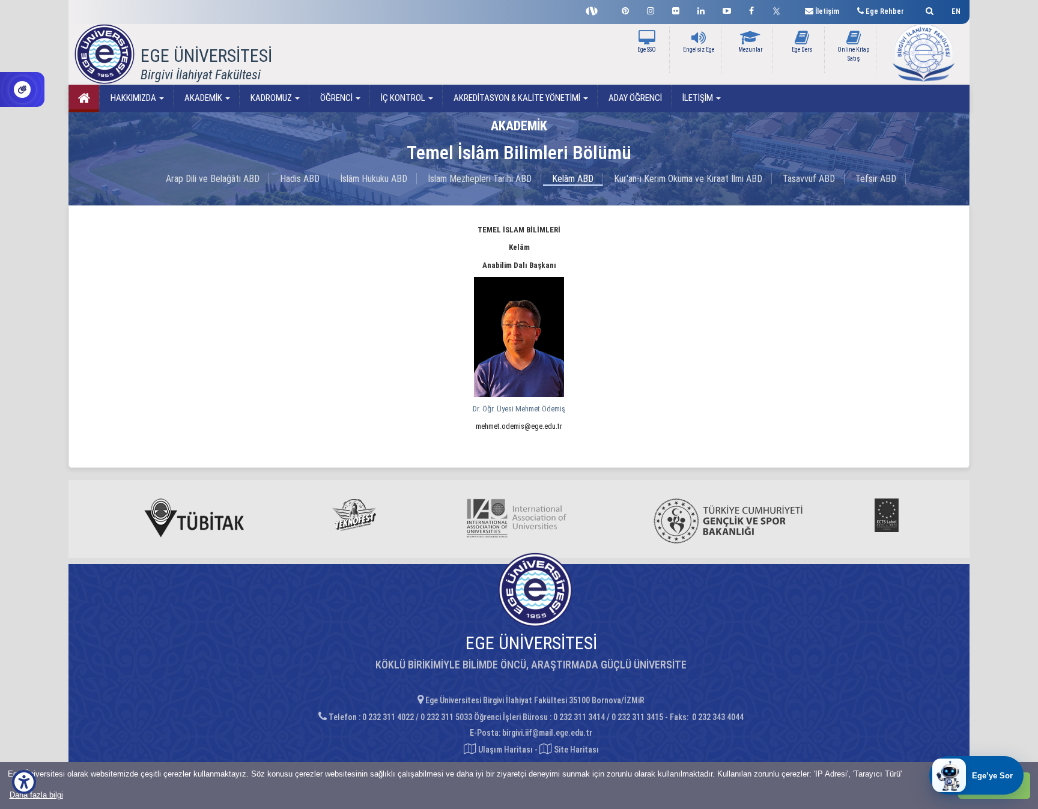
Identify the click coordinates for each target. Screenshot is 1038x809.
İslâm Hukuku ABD (373, 178)
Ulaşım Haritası (504, 749)
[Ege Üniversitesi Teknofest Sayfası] (595, 9)
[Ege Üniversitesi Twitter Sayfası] (779, 9)
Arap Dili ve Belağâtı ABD (213, 178)
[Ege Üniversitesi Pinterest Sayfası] (625, 9)
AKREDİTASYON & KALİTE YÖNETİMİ (517, 97)
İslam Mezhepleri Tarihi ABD (480, 178)
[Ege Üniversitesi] (927, 9)
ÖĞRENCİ (336, 97)
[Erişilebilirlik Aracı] (24, 782)
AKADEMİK (203, 97)
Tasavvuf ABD (809, 178)
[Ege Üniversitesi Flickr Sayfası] (675, 9)
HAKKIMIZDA (133, 97)
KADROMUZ (271, 97)
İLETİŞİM (698, 97)
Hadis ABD (300, 178)
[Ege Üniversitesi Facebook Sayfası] (751, 9)
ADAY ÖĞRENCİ (634, 97)
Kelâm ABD (572, 178)
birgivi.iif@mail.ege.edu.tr (547, 733)
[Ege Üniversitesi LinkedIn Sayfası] (701, 9)
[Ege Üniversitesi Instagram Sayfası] (650, 9)
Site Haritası (575, 749)
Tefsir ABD (875, 178)
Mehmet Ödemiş (519, 408)
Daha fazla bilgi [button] (36, 794)
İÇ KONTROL (403, 97)
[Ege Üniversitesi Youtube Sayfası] (727, 9)
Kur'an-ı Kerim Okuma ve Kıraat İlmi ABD (688, 178)
